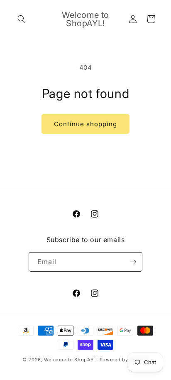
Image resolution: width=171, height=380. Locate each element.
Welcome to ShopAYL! (71, 360)
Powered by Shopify (124, 360)
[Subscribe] (133, 262)
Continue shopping (85, 124)
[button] (21, 19)
